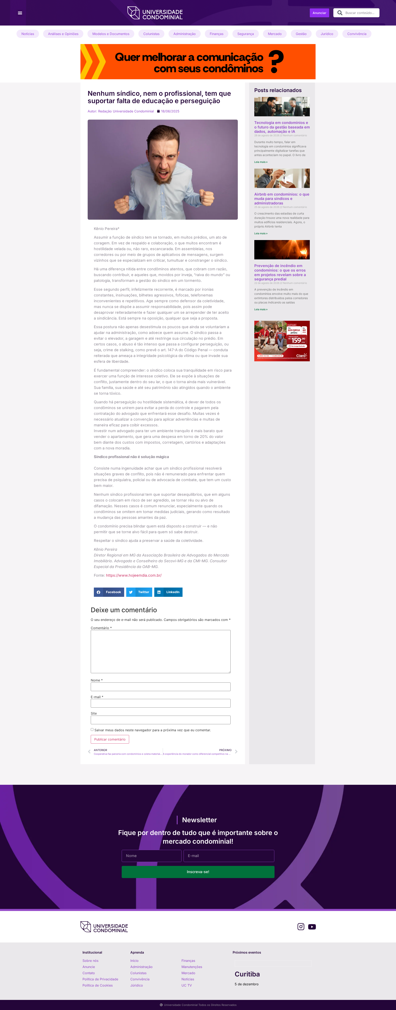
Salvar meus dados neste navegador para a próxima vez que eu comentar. (152, 730)
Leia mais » (261, 161)
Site (94, 713)
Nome (97, 680)
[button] (19, 12)
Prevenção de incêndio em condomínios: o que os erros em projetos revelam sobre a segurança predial (280, 272)
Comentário (101, 628)
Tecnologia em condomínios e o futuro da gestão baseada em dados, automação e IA (282, 127)
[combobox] (356, 12)
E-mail (97, 697)
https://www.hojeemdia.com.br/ (133, 575)
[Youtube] (312, 926)
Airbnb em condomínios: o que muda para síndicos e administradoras (281, 198)
